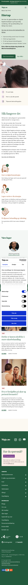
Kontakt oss (5, 529)
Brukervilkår (5, 526)
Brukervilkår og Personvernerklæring (11, 561)
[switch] (24, 296)
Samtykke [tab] (5, 264)
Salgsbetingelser (6, 563)
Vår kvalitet (5, 510)
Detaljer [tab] (14, 264)
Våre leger (5, 513)
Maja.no (3, 10)
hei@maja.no (10, 463)
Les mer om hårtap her (8, 157)
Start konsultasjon (8, 56)
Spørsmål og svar (7, 516)
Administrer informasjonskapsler (10, 565)
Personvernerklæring (8, 523)
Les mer (4, 353)
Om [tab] (23, 264)
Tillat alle (14, 313)
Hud (6, 10)
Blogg (3, 503)
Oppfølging (5, 520)
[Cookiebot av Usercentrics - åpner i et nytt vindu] (19, 260)
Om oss (4, 507)
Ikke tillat (14, 323)
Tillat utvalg (14, 318)
